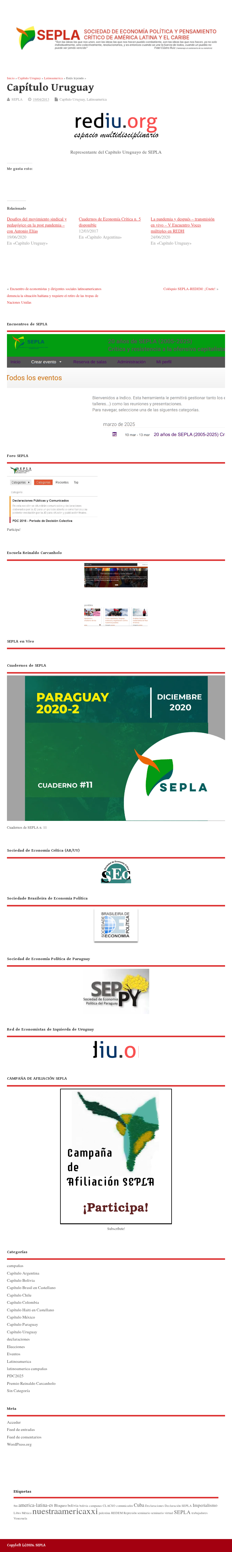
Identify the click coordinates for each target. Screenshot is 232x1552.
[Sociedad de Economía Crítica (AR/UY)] (116, 865)
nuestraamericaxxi (65, 1510)
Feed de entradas (21, 1429)
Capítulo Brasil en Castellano (31, 1287)
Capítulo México (21, 1317)
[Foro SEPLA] (52, 522)
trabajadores (200, 1513)
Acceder (14, 1422)
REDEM (117, 1513)
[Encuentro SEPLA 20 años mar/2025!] (116, 438)
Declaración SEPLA (178, 1506)
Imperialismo (205, 1505)
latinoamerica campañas (27, 1368)
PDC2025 (15, 1375)
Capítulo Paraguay (22, 1324)
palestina (104, 1513)
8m (16, 1506)
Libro (17, 1513)
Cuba (139, 1504)
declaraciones (18, 1339)
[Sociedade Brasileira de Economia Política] (116, 919)
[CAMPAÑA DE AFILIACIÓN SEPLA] (116, 1149)
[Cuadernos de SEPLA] (116, 820)
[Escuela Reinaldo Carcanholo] (116, 587)
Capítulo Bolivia (21, 1280)
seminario (143, 1513)
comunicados (124, 1506)
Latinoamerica (97, 99)
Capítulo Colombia (23, 1302)
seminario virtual (162, 1513)
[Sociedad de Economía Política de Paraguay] (116, 985)
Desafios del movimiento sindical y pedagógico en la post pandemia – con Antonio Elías (37, 225)
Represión (130, 1513)
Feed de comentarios (24, 1437)
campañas (15, 1265)
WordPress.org (19, 1444)
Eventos (13, 1353)
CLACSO (109, 1506)
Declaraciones (154, 1506)
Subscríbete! (116, 1228)
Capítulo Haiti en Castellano (30, 1310)
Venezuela (20, 1518)
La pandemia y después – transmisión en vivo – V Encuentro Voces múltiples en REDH (182, 225)
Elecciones (16, 1346)
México (26, 1513)
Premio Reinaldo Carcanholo (31, 1383)
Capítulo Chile (19, 1295)
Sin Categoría (18, 1390)
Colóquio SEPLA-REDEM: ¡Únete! (189, 288)
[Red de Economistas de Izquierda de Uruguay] (116, 1044)
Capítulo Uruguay (72, 99)
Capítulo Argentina (23, 1273)
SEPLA (17, 99)
